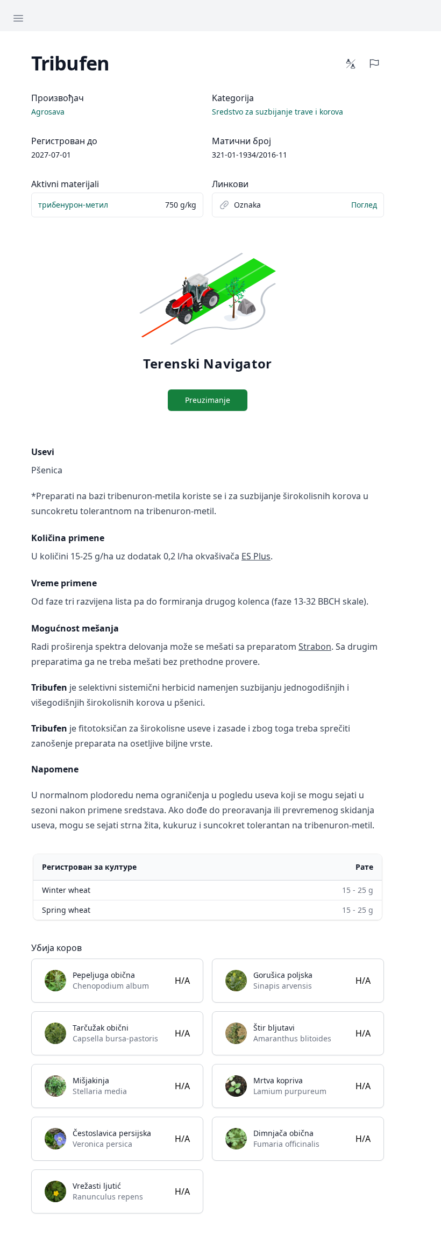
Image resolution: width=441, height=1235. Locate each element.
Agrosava (48, 112)
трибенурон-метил (73, 205)
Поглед (364, 205)
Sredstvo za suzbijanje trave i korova (277, 112)
